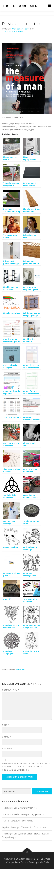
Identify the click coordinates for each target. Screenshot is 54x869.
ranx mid (20, 669)
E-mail (6, 736)
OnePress (45, 858)
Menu (49, 5)
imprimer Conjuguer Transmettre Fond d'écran (24, 827)
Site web (7, 748)
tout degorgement (21, 6)
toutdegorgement (12, 31)
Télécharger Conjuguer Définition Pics (19, 807)
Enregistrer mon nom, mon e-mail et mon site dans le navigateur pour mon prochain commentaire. (26, 766)
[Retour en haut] (27, 852)
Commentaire (10, 690)
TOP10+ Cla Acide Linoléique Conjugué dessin (23, 814)
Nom (5, 725)
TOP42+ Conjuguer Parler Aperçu (17, 820)
